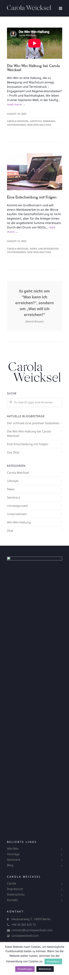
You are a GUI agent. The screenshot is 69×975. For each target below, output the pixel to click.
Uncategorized (48, 248)
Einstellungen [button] (24, 969)
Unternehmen (16, 124)
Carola (11, 883)
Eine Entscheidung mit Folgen (32, 197)
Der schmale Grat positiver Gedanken (33, 423)
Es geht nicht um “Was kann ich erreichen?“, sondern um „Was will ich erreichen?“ (34, 306)
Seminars (49, 121)
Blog (10, 865)
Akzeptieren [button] (53, 961)
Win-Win (13, 849)
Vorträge (13, 854)
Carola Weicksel (18, 121)
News (33, 248)
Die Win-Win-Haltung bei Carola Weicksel (33, 67)
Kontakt (12, 900)
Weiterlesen (45, 969)
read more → (16, 104)
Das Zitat (13, 452)
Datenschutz (16, 894)
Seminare (13, 860)
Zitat (10, 531)
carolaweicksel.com (25, 936)
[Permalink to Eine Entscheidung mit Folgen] (34, 171)
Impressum (15, 889)
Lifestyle (36, 121)
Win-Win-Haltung (39, 124)
